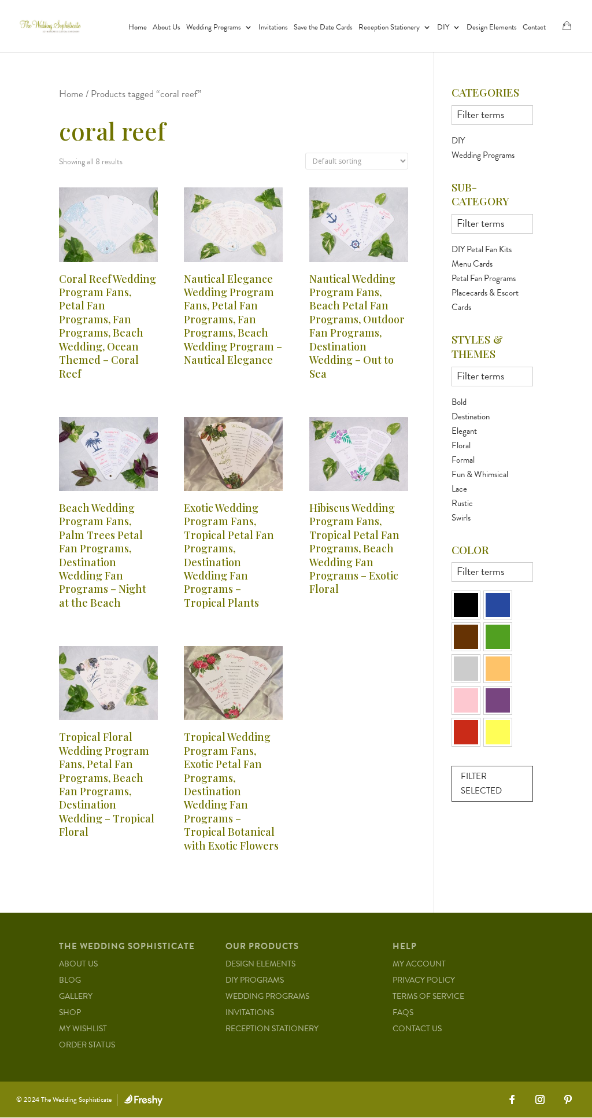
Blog (70, 980)
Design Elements (492, 28)
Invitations (273, 28)
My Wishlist (83, 1029)
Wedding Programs (213, 28)
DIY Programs (254, 980)
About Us (166, 28)
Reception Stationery (389, 28)
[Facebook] (512, 1099)
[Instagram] (540, 1099)
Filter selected (481, 784)
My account (419, 964)
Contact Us (417, 1029)
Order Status (87, 1045)
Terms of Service (428, 996)
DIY (443, 28)
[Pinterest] (567, 1099)
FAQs (403, 1012)
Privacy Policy (424, 980)
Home (137, 28)
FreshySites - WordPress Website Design (143, 1100)
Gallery (75, 996)
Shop (70, 1012)
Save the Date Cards (323, 28)
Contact (534, 28)
